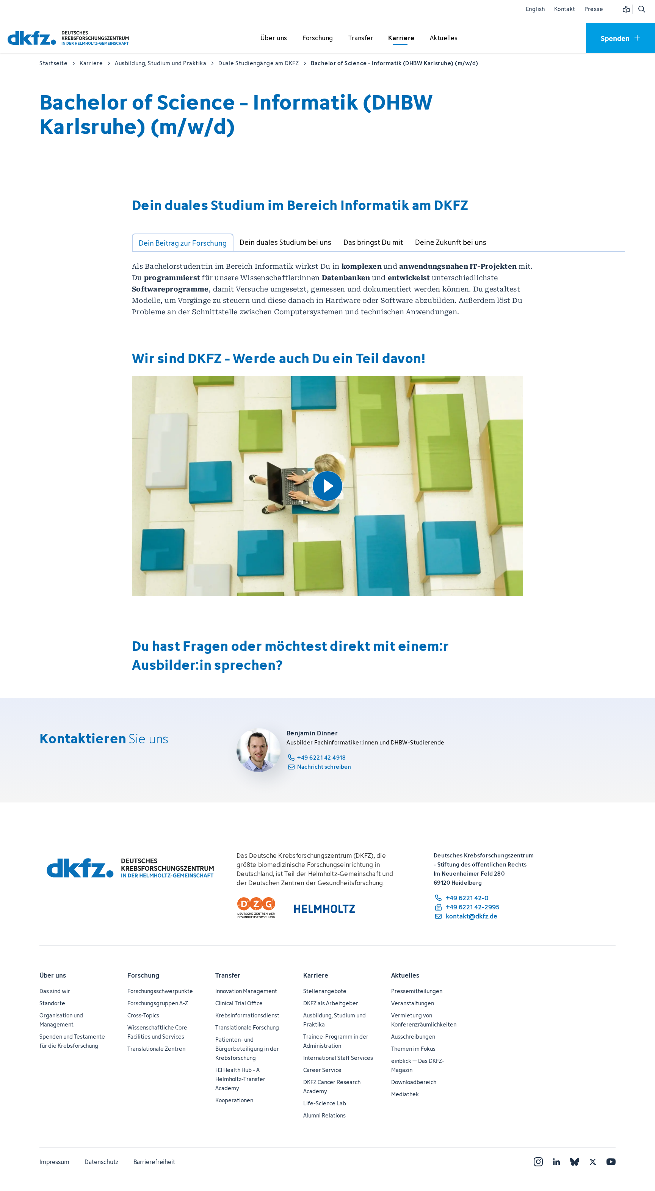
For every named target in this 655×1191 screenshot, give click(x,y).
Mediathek (405, 1094)
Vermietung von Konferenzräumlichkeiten (423, 1020)
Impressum (54, 1161)
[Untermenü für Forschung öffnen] (317, 38)
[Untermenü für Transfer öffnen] (360, 38)
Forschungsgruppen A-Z (157, 1003)
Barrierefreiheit (154, 1161)
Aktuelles (405, 975)
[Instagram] (538, 1161)
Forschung (143, 975)
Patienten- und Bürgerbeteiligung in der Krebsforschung (247, 1048)
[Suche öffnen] (641, 9)
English (535, 9)
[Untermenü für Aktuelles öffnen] (444, 38)
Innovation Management (246, 991)
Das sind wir (54, 991)
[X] (592, 1161)
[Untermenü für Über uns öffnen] (273, 38)
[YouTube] (611, 1161)
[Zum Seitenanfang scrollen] (632, 1150)
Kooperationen (234, 1100)
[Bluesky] (574, 1161)
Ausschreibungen (413, 1036)
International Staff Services (338, 1057)
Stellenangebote (324, 991)
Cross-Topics (143, 1015)
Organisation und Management (61, 1020)
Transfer (227, 975)
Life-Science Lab (324, 1103)
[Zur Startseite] (70, 38)
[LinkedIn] (556, 1161)
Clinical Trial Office (239, 1003)
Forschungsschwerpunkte (160, 991)
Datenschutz (101, 1161)
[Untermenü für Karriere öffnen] (401, 38)
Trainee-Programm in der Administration (335, 1041)
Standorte (52, 1003)
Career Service (322, 1070)
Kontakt (564, 9)
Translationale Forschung (247, 1027)
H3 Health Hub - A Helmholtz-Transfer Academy (240, 1079)
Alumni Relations (324, 1115)
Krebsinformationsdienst (247, 1015)
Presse (593, 9)
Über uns (52, 975)
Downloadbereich (413, 1082)
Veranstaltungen (412, 1003)
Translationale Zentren (156, 1048)
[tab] (182, 242)
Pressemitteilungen (416, 991)
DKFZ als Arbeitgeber (330, 1003)
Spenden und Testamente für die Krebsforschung (72, 1041)
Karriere (315, 975)
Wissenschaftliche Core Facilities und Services (157, 1032)
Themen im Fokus (413, 1048)
